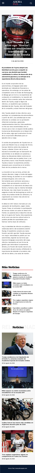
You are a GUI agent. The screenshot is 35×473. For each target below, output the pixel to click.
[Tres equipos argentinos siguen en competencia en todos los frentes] (6, 302)
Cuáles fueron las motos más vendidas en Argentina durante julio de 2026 (23, 293)
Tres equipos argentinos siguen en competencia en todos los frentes (23, 302)
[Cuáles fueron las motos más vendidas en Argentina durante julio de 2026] (6, 293)
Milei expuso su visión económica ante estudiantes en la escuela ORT (23, 285)
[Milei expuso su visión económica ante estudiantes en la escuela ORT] (6, 285)
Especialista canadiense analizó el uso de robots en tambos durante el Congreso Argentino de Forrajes (23, 310)
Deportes (17, 38)
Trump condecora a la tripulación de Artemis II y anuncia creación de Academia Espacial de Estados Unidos (22, 276)
